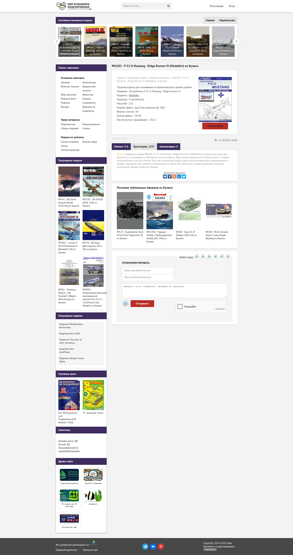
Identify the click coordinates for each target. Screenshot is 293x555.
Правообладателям (66, 549)
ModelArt (134, 95)
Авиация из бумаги (160, 77)
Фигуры (65, 106)
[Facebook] (170, 176)
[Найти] (168, 6)
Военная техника (70, 86)
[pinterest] (161, 546)
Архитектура (89, 82)
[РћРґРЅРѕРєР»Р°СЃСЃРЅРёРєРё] (174, 176)
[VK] (153, 546)
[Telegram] (145, 546)
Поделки (65, 102)
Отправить (142, 303)
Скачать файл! (215, 125)
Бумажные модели (137, 77)
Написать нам (90, 549)
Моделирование (91, 124)
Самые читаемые (70, 141)
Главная (210, 20)
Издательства (227, 20)
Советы (86, 128)
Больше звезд (89, 141)
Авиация (65, 82)
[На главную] (74, 6)
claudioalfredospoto (69, 451)
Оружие (86, 98)
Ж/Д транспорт (69, 94)
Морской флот (68, 98)
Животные (87, 94)
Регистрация (216, 6)
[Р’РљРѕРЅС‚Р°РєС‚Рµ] (165, 176)
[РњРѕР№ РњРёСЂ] (179, 176)
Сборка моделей (70, 128)
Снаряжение (88, 102)
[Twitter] (184, 176)
